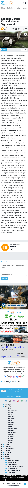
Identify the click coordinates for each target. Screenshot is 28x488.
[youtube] (17, 401)
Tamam (3, 480)
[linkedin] (25, 401)
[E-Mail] (11, 249)
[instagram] (13, 401)
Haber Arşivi (11, 472)
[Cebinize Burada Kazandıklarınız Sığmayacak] (14, 39)
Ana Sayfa (8, 405)
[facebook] (5, 401)
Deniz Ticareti (11, 8)
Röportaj (10, 424)
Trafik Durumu (12, 464)
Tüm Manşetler (12, 468)
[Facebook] (5, 376)
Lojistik (19, 8)
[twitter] (9, 401)
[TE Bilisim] (5, 247)
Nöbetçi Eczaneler (13, 460)
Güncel (3, 8)
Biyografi (8, 452)
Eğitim (10, 426)
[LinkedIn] (17, 376)
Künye (10, 383)
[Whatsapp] (22, 376)
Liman (25, 8)
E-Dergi (10, 438)
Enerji (10, 420)
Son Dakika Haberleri (14, 470)
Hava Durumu (12, 462)
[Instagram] (14, 376)
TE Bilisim (13, 246)
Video (13, 381)
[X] (8, 376)
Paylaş (4, 49)
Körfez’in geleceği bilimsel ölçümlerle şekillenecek (13, 484)
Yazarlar (19, 381)
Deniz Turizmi (12, 428)
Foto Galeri (6, 381)
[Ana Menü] (25, 3)
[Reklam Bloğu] (14, 297)
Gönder (4, 278)
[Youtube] (20, 376)
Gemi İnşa (11, 416)
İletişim (4, 383)
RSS (4, 391)
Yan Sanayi (11, 418)
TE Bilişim (18, 396)
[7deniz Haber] (7, 3)
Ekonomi (11, 422)
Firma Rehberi (9, 448)
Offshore (11, 434)
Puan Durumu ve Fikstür (15, 466)
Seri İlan (7, 450)
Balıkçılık (11, 430)
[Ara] (23, 3)
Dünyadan (11, 436)
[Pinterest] (11, 376)
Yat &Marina (12, 432)
